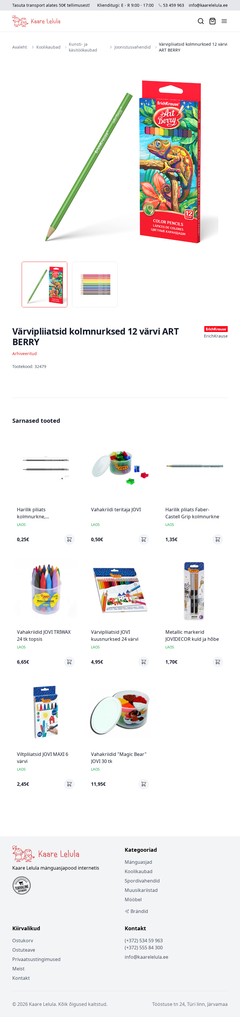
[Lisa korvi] (69, 539)
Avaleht (19, 47)
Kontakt (21, 978)
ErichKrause (216, 336)
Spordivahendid (142, 881)
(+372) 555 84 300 (144, 947)
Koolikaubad (48, 47)
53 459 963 (173, 5)
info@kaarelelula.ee (208, 5)
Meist (18, 968)
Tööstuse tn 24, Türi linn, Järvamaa (190, 1004)
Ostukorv (22, 940)
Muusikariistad (141, 890)
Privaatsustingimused (36, 959)
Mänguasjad (138, 862)
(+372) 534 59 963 (144, 940)
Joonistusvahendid (132, 47)
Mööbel (133, 899)
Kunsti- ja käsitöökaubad (83, 47)
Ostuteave (23, 950)
